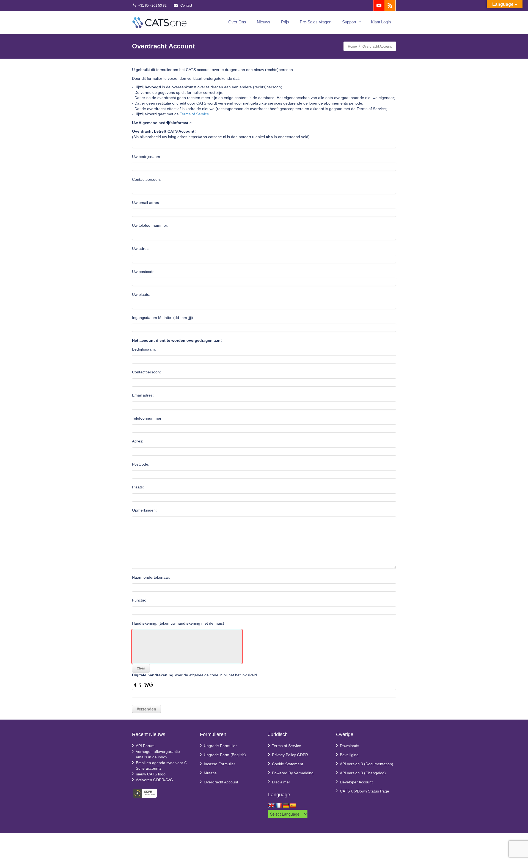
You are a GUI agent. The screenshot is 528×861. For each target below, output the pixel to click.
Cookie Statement (287, 764)
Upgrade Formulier (220, 746)
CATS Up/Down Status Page (364, 791)
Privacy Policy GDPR (290, 755)
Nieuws (263, 22)
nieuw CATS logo (151, 774)
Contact (186, 5)
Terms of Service (194, 114)
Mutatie (210, 773)
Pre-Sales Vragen (315, 22)
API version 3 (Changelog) (363, 773)
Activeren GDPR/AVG (154, 780)
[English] (271, 805)
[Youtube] (378, 5)
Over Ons (237, 22)
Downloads (349, 746)
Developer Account (356, 782)
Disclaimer (281, 782)
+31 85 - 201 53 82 (152, 5)
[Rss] (389, 5)
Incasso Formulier (219, 764)
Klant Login (381, 22)
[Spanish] (293, 805)
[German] (285, 805)
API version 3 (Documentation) (366, 764)
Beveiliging (349, 755)
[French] (278, 805)
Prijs (285, 22)
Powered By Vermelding (293, 773)
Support (349, 22)
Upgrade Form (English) (225, 755)
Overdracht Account (221, 782)
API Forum (145, 746)
